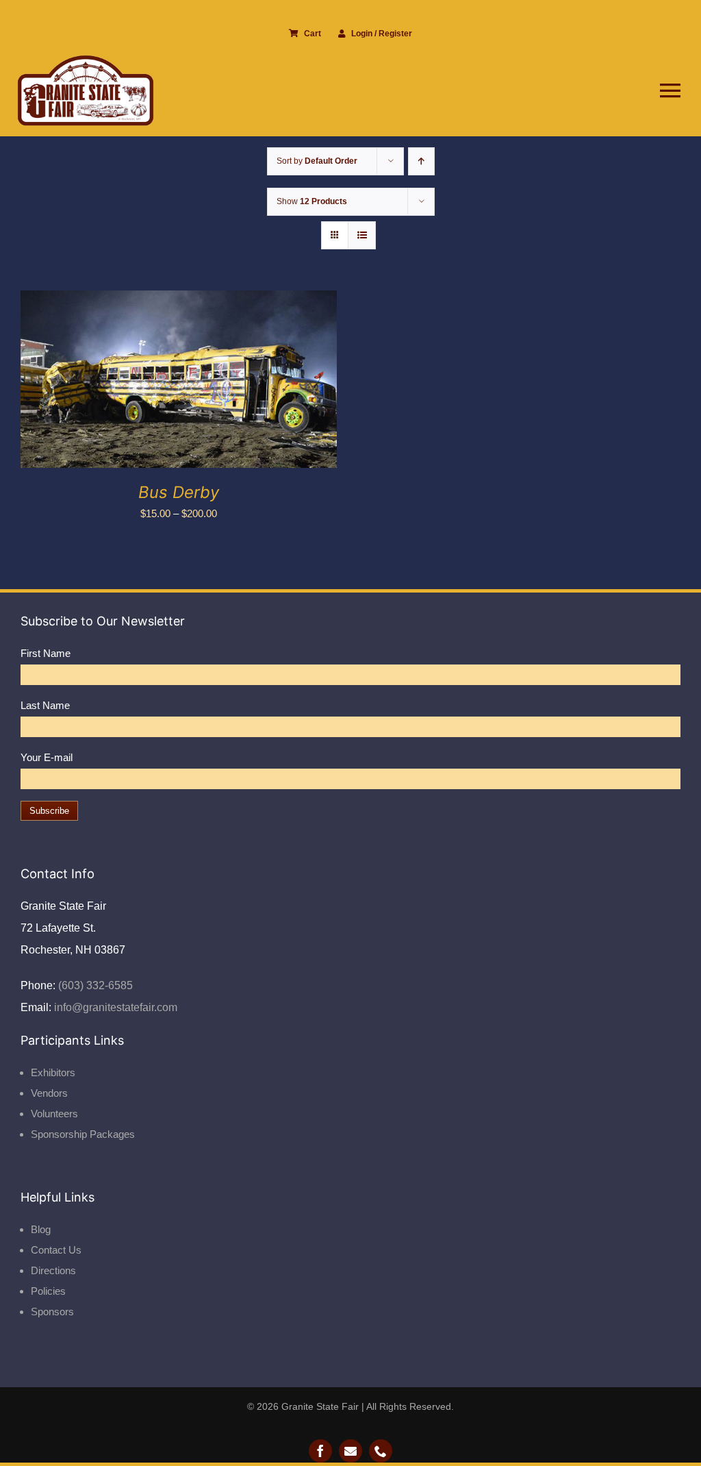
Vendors (49, 1093)
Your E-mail (47, 757)
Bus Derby (178, 492)
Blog (41, 1229)
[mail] (350, 1451)
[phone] (380, 1451)
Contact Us (56, 1250)
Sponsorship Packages (83, 1134)
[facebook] (320, 1451)
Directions (53, 1270)
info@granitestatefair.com (114, 1007)
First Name (46, 653)
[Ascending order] (421, 161)
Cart (312, 33)
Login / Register (381, 33)
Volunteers (54, 1113)
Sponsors (52, 1311)
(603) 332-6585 (94, 985)
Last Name (45, 705)
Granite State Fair (320, 1406)
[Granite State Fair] (85, 60)
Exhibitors (53, 1072)
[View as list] (361, 235)
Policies (48, 1291)
